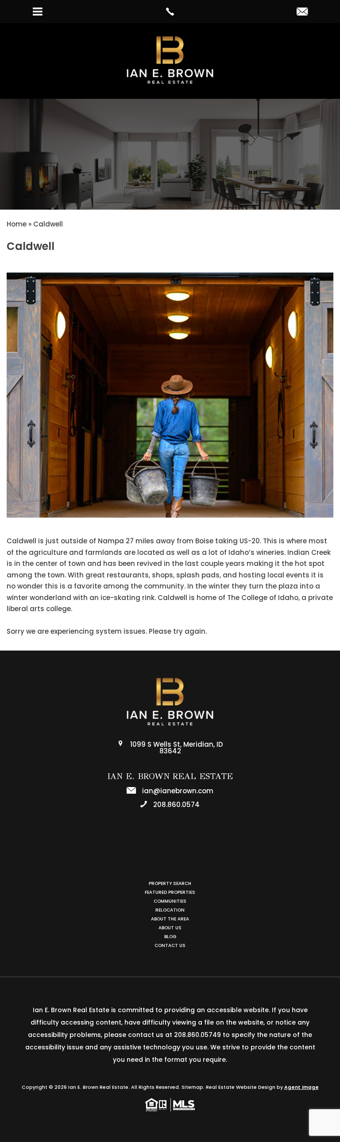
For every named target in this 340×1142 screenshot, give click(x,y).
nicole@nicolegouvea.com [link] (177, 844)
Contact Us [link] (170, 945)
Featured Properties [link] (170, 892)
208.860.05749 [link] (197, 1034)
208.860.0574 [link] (175, 804)
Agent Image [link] (301, 1087)
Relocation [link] (170, 910)
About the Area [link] (170, 919)
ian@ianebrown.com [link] (176, 790)
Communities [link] (170, 901)
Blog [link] (170, 936)
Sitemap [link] (192, 1087)
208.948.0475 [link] (175, 858)
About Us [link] (170, 927)
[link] (169, 11)
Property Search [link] (170, 883)
